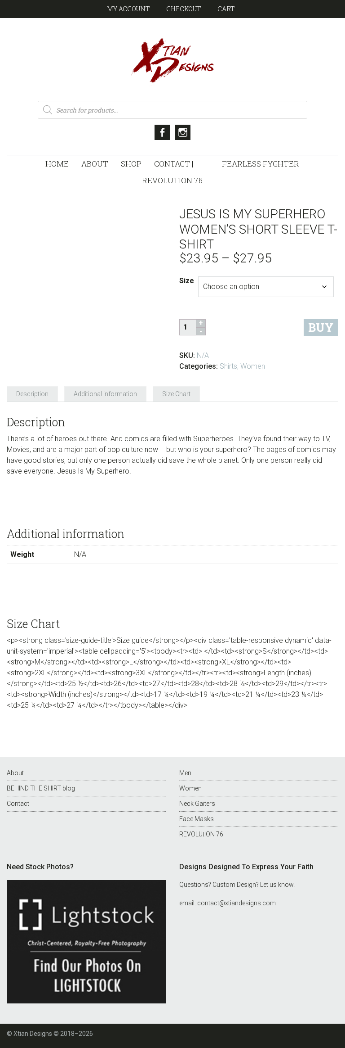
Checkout (183, 9)
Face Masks (196, 818)
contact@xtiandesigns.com (236, 903)
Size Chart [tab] (176, 394)
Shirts (228, 366)
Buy (321, 327)
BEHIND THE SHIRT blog (41, 788)
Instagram (182, 132)
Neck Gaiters (197, 803)
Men (185, 773)
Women (252, 366)
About (15, 773)
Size (186, 280)
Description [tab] (32, 394)
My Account (128, 9)
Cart (226, 9)
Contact (18, 803)
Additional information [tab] (105, 394)
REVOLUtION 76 (201, 834)
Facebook (162, 132)
